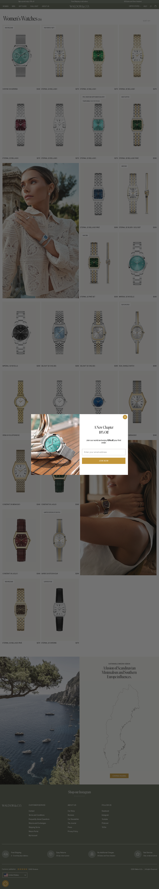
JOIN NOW (103, 461)
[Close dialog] (125, 417)
